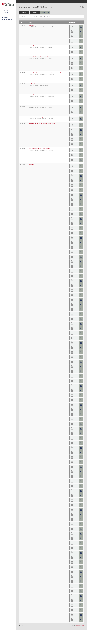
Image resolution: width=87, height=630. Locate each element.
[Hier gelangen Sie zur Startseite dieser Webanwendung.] (8, 4)
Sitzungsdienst (80, 625)
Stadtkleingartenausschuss (34, 83)
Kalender (6, 12)
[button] (8, 15)
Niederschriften (45, 12)
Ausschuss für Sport (33, 45)
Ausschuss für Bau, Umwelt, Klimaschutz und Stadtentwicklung (42, 123)
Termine (34, 12)
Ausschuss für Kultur (33, 94)
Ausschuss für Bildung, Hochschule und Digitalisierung (40, 56)
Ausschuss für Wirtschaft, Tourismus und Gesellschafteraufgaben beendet (45, 72)
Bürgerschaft (31, 25)
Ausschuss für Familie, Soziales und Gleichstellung (39, 148)
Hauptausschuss (32, 106)
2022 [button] (40, 16)
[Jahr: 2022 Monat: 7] (44, 16)
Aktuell (48, 16)
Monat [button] (23, 16)
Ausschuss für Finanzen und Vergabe (37, 117)
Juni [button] (35, 16)
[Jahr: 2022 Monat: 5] (28, 16)
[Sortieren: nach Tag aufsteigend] (22, 22)
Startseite (6, 10)
